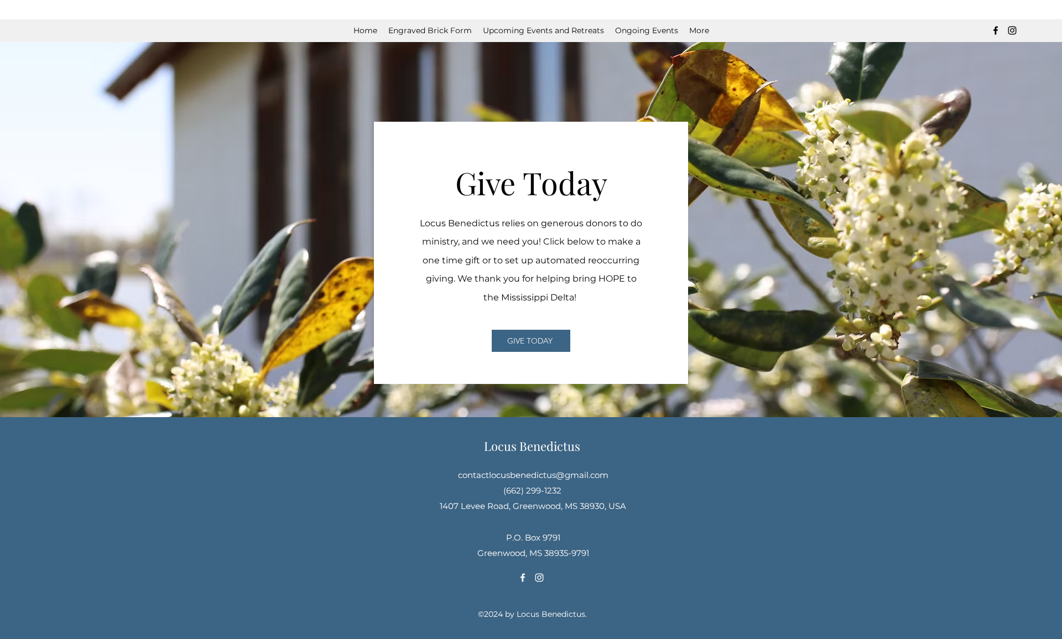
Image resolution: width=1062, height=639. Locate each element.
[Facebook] (995, 30)
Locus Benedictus (532, 446)
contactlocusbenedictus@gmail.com (533, 475)
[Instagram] (1012, 30)
